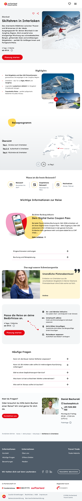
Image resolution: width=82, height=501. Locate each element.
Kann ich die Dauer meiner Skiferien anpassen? (32, 359)
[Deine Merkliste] (69, 3)
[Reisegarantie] (62, 488)
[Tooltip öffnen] (11, 50)
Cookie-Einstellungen (15, 494)
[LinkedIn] (51, 471)
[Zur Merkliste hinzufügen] (33, 13)
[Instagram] (47, 471)
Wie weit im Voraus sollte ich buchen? (28, 385)
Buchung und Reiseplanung (24, 257)
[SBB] (23, 488)
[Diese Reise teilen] (38, 13)
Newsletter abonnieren (69, 472)
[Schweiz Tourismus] (37, 488)
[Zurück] (38, 164)
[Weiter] (43, 164)
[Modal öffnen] (56, 99)
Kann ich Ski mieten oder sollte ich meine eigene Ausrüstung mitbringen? (37, 366)
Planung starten (12, 57)
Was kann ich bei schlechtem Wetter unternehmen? (33, 379)
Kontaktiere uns (10, 416)
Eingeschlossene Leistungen (24, 251)
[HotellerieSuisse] (8, 488)
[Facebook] (43, 471)
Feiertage (64, 423)
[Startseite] (10, 4)
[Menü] (75, 3)
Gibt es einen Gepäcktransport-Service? (29, 373)
